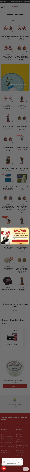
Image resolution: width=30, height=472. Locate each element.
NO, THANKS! (20, 243)
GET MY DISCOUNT (20, 241)
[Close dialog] (28, 228)
